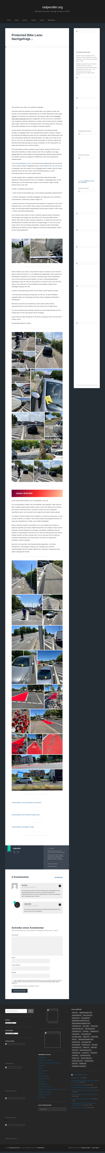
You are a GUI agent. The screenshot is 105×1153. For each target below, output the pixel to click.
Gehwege (75, 1034)
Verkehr (50, 857)
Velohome (42, 1065)
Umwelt (75, 1055)
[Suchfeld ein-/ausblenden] (97, 20)
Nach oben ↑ (96, 1147)
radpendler (27, 904)
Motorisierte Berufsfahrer (86, 1039)
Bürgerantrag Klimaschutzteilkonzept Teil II (84, 1094)
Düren (60, 851)
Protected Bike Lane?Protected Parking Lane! (26, 815)
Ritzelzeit (42, 1073)
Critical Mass (76, 1026)
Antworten (58, 877)
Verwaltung (59, 859)
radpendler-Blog (81, 1074)
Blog (9, 20)
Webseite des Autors (17, 852)
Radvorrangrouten (85, 1050)
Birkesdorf (75, 1018)
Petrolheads (86, 1044)
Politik (61, 856)
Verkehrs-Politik (56, 857)
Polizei (93, 1047)
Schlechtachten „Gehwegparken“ (81, 1099)
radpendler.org (52, 7)
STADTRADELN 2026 (78, 1085)
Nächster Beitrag (52, 866)
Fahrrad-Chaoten (77, 1028)
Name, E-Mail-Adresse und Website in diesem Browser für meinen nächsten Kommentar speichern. (38, 980)
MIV (74, 1039)
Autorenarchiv (14, 852)
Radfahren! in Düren (45, 1094)
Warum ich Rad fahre (45, 1092)
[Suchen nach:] (52, 1109)
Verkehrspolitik (52, 852)
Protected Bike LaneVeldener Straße (23, 827)
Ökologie (82, 1063)
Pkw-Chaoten (76, 1047)
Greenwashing (86, 1034)
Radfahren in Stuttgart (45, 1060)
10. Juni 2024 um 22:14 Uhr (28, 887)
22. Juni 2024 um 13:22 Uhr (31, 906)
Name (14, 957)
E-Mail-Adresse (16, 965)
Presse (75, 1050)
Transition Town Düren (45, 1086)
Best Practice (87, 1015)
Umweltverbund (85, 1055)
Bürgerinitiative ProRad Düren (80, 1020)
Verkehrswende (60, 852)
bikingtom (42, 1081)
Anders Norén (85, 1147)
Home (16, 20)
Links (42, 20)
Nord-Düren (76, 1042)
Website (14, 972)
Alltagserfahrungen (53, 851)
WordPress (41, 1147)
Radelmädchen (43, 1084)
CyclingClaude (43, 1071)
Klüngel (86, 1036)
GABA (41, 1068)
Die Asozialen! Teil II (78, 1107)
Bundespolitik (85, 1018)
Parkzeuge (76, 1044)
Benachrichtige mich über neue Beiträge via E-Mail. (26, 986)
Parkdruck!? (75, 1078)
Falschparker (76, 1031)
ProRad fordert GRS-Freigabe (81, 1087)
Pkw (94, 1044)
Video (74, 1063)
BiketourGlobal (43, 1076)
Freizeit (85, 1031)
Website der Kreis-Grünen (52, 166)
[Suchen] (31, 1011)
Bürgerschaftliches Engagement (81, 1023)
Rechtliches (76, 1052)
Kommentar (15, 935)
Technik (94, 1052)
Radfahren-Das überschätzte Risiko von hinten (52, 1089)
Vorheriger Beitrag (52, 863)
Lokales (57, 856)
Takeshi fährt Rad (44, 1078)
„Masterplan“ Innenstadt (79, 1066)
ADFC (74, 1012)
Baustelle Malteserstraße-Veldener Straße (84, 1090)
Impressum (51, 20)
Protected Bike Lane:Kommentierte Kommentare (26, 802)
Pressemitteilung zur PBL (23, 163)
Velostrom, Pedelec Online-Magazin (49, 1063)
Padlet (25, 20)
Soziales (85, 1052)
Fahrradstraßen (89, 1028)
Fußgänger (94, 1031)
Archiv (33, 20)
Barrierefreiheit (76, 1015)
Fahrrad (61, 854)
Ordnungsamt (86, 1042)
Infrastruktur (51, 856)
